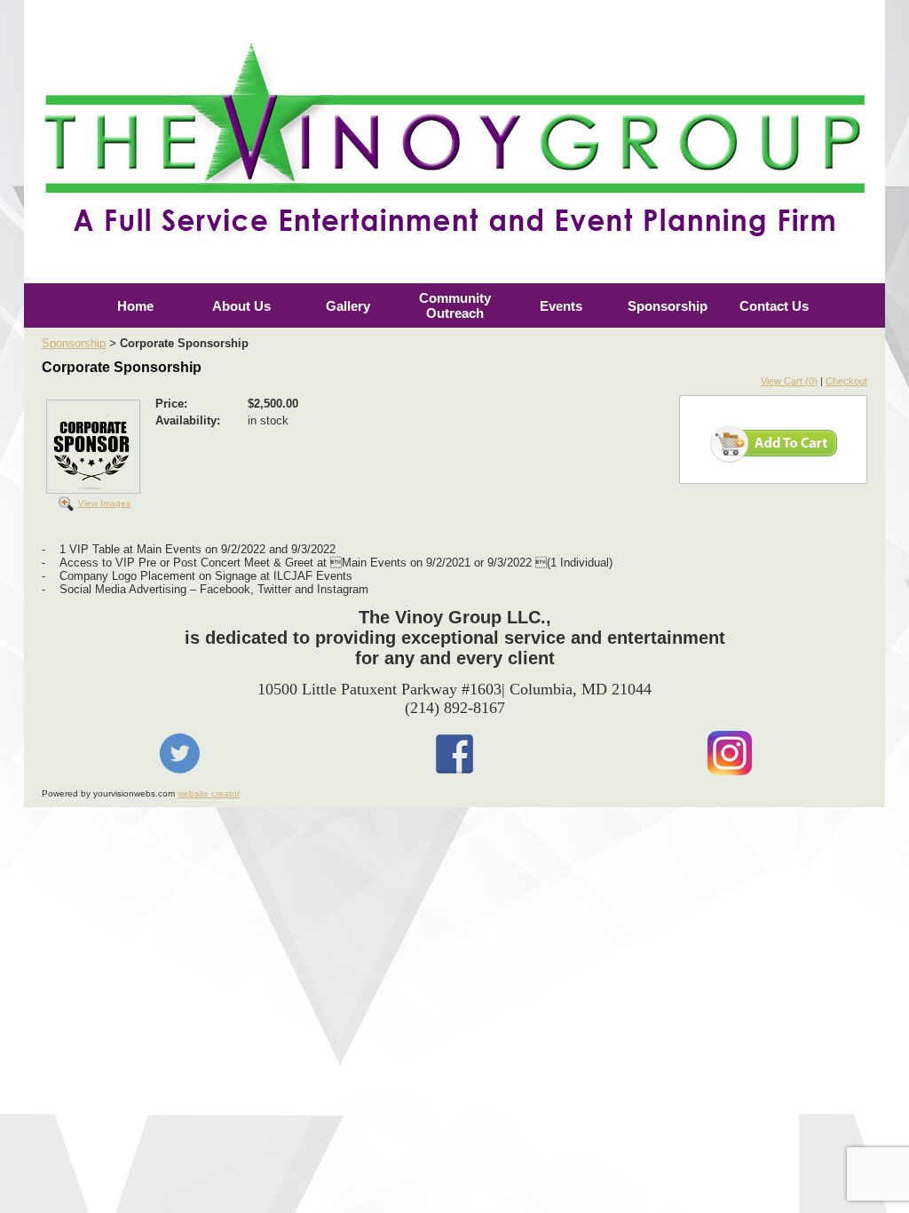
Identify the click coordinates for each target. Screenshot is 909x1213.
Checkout (846, 381)
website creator (209, 793)
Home (135, 305)
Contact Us (774, 305)
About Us (241, 305)
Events (561, 305)
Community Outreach (455, 305)
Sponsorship (667, 305)
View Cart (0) (789, 381)
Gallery (348, 305)
